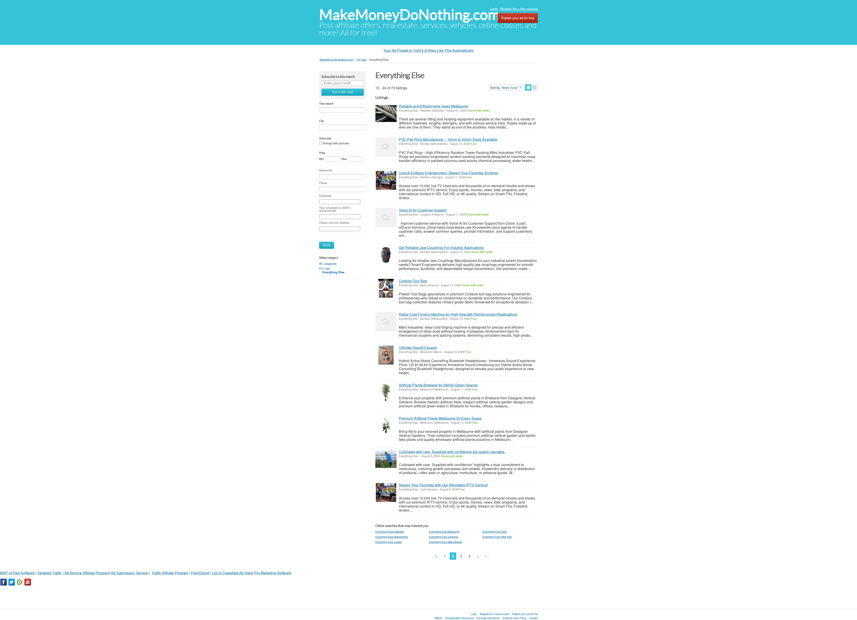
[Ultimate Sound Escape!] (386, 355)
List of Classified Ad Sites (232, 572)
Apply (327, 245)
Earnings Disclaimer (488, 618)
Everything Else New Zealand (445, 542)
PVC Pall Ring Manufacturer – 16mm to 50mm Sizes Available (448, 139)
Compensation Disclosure (459, 618)
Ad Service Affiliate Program (86, 572)
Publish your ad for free (517, 18)
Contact (533, 618)
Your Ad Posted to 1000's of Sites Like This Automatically (428, 50)
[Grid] (534, 87)
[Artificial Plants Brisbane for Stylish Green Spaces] (386, 392)
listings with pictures (336, 143)
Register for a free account (519, 8)
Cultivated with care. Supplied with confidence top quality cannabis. (452, 451)
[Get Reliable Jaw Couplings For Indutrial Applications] (386, 255)
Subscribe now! (343, 92)
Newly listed (509, 88)
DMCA (438, 618)
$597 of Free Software (17, 572)
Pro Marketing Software (272, 572)
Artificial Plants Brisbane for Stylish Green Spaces (438, 385)
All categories (328, 263)
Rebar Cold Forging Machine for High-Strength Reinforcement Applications (458, 314)
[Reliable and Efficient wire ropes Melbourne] (386, 113)
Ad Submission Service (129, 572)
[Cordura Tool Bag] (386, 288)
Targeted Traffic (49, 572)
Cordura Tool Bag (413, 280)
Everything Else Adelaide (389, 531)
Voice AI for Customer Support (423, 210)
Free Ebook (200, 572)
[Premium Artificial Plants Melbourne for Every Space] (386, 425)
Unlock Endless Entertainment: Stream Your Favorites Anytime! (448, 172)
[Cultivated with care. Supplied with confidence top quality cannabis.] (386, 459)
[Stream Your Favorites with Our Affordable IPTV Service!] (386, 492)
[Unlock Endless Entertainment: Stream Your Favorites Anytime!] (386, 180)
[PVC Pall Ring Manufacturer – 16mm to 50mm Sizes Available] (386, 146)
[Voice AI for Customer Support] (386, 217)
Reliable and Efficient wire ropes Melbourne (433, 106)
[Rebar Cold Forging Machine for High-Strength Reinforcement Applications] (386, 321)
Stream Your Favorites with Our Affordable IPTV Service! (443, 484)
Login (494, 8)
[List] (528, 87)
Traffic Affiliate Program (170, 572)
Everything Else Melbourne (444, 531)
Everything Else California (443, 537)
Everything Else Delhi (495, 531)
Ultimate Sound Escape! (418, 347)
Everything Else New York (497, 537)
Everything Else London (388, 542)
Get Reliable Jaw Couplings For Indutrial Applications (441, 247)
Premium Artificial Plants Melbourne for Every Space (440, 418)
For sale (324, 268)
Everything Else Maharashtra (391, 537)
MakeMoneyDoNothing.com (409, 14)
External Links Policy (514, 618)
